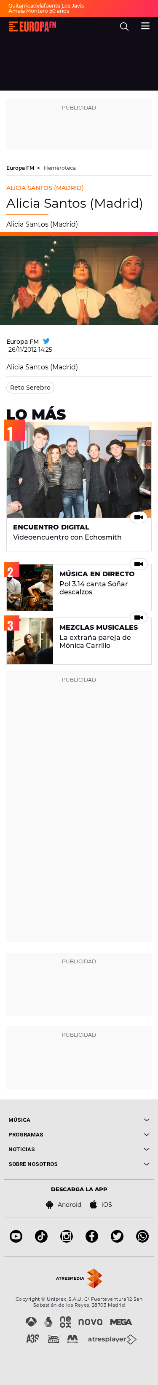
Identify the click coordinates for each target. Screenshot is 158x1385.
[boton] (114, 1119)
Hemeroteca (60, 168)
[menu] (145, 25)
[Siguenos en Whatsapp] (142, 1240)
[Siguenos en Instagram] (66, 1240)
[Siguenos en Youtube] (16, 1240)
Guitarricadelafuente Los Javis (46, 6)
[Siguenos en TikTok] (41, 1240)
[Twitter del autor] (46, 341)
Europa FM (20, 168)
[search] (124, 26)
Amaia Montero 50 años (38, 11)
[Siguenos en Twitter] (117, 1240)
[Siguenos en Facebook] (92, 1240)
